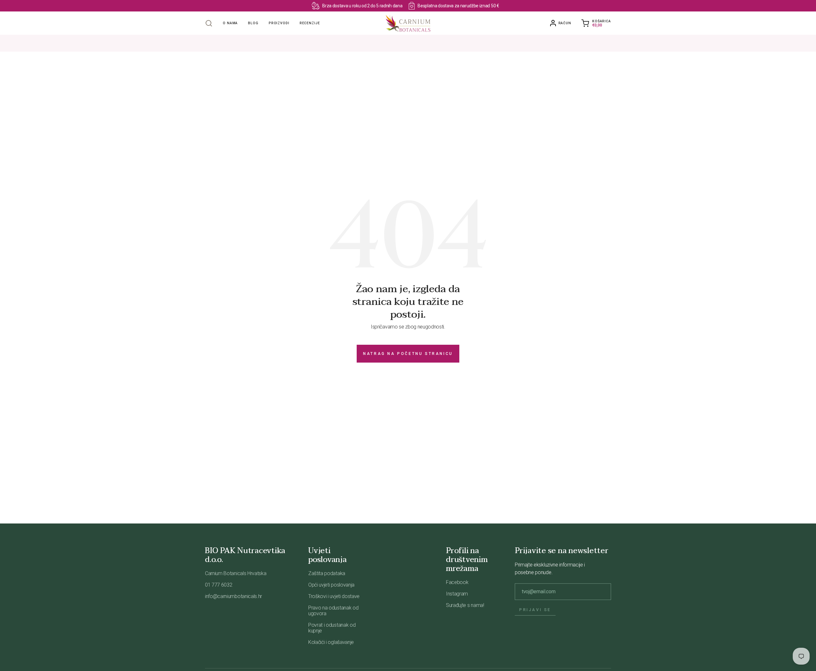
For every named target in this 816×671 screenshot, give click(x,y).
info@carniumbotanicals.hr (233, 596)
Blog (253, 23)
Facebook (457, 582)
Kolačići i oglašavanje (331, 642)
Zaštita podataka (326, 573)
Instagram (457, 594)
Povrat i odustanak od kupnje (331, 628)
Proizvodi (279, 23)
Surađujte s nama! (465, 605)
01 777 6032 (218, 585)
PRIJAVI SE (535, 610)
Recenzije (310, 23)
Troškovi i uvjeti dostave (334, 596)
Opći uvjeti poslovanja (331, 585)
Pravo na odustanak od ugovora (333, 611)
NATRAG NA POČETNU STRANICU (408, 353)
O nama (230, 23)
